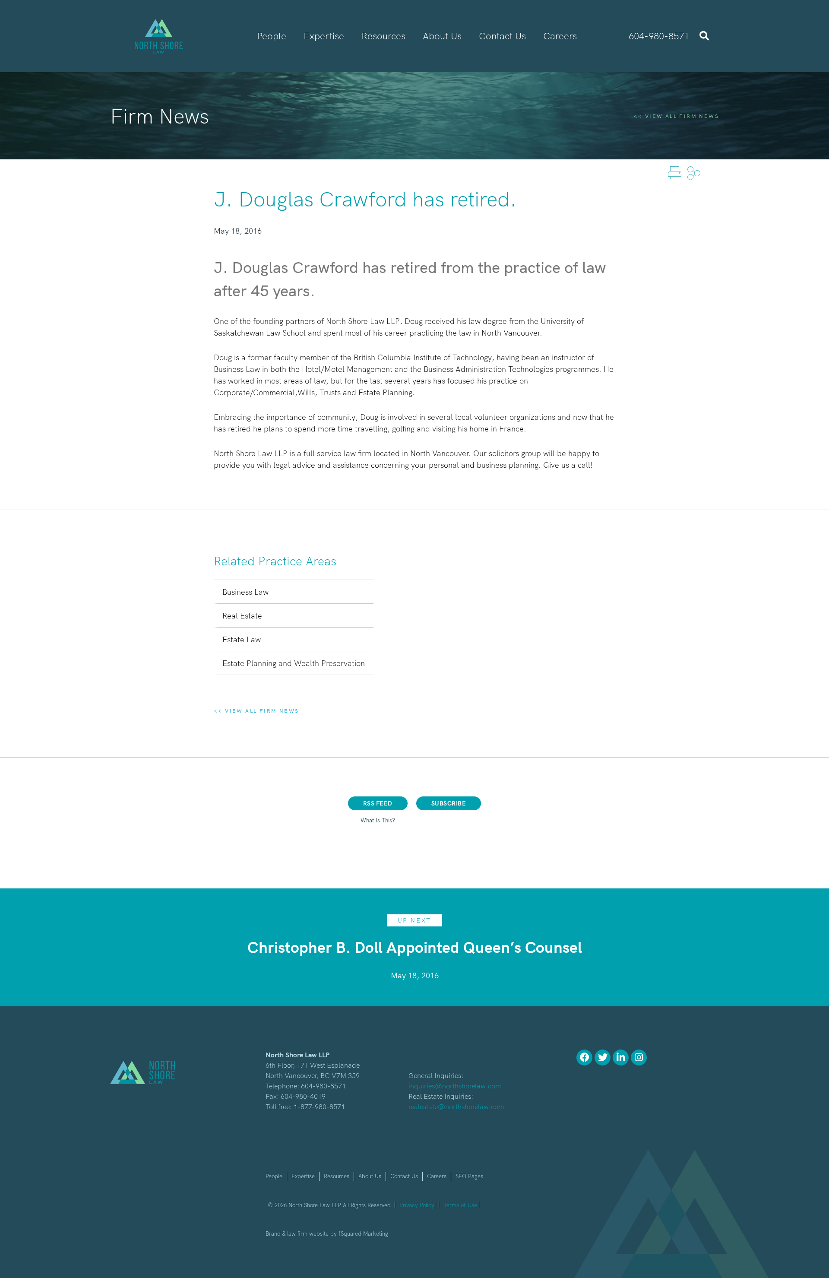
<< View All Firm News (676, 116)
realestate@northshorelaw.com (456, 1106)
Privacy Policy (416, 1205)
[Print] (675, 172)
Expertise (303, 1176)
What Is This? (378, 820)
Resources (336, 1176)
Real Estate (242, 616)
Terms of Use (460, 1205)
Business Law (245, 592)
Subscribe (448, 803)
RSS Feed (377, 803)
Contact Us (404, 1176)
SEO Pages (469, 1176)
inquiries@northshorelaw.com (454, 1085)
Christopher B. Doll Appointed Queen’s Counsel (414, 947)
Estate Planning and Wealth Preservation (293, 663)
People (274, 1176)
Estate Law (241, 639)
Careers (436, 1176)
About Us (369, 1176)
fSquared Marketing (363, 1233)
